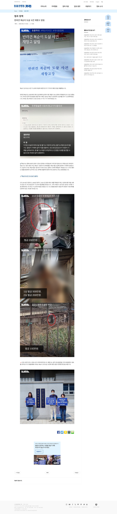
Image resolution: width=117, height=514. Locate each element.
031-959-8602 (40, 507)
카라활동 (21, 11)
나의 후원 (86, 2)
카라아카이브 (17, 1)
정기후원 (92, 2)
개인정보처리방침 (76, 507)
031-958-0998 (30, 507)
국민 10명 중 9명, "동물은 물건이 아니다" (93, 57)
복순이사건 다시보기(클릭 (29, 176)
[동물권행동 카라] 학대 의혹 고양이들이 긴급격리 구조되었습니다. (93, 73)
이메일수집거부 (84, 507)
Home (15, 11)
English (97, 2)
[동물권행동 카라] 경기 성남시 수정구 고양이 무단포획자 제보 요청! (93, 60)
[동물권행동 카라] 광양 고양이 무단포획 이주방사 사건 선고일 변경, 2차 (93, 40)
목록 (47, 472)
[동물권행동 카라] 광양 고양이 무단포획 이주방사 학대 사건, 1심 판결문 (93, 44)
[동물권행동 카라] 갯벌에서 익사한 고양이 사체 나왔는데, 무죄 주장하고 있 (93, 49)
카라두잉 (24, 1)
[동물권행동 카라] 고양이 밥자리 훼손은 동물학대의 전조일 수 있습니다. (93, 65)
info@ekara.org (20, 507)
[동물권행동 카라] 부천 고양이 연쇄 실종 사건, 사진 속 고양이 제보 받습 (93, 35)
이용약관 (70, 507)
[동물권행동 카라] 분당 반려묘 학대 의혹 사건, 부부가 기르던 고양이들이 (93, 53)
